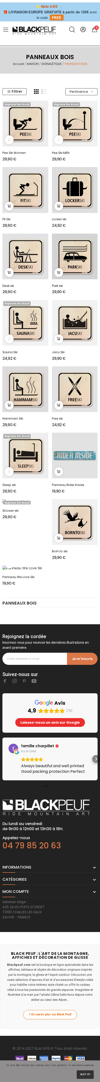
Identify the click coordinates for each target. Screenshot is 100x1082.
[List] (44, 91)
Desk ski (8, 286)
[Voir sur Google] (13, 748)
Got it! (85, 1074)
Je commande (9, 206)
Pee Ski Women (14, 153)
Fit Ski (6, 219)
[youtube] (34, 681)
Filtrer (17, 91)
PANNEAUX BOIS (19, 603)
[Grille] (36, 91)
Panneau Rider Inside (68, 485)
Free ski (57, 418)
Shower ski (10, 511)
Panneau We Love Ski (18, 577)
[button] (4, 759)
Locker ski (59, 219)
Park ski (57, 286)
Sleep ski (9, 485)
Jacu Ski (58, 352)
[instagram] (14, 681)
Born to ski (59, 551)
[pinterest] (24, 681)
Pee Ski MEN (60, 153)
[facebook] (4, 681)
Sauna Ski (9, 352)
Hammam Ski (12, 418)
